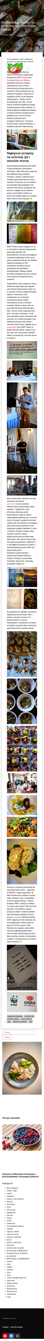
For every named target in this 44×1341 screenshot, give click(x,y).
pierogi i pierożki (14, 1237)
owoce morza (26, 1019)
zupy (9, 1297)
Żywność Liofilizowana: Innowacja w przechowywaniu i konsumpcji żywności (20, 1175)
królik (9, 1220)
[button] (28, 68)
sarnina (10, 1269)
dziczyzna (11, 1210)
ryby (9, 1022)
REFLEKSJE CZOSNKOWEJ (18, 1259)
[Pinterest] (5, 1336)
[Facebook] (11, 1336)
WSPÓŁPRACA (17, 1327)
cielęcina (10, 1196)
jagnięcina (11, 1212)
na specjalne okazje (15, 1226)
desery (10, 1201)
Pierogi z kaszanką (11, 1118)
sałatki (9, 1267)
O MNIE (5, 1327)
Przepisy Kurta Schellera (17, 1253)
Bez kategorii (12, 1188)
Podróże (10, 1245)
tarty (9, 1275)
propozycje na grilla (15, 1248)
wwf (30, 1022)
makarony (11, 1223)
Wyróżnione (12, 1291)
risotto (9, 1261)
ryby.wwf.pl (11, 504)
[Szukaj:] (18, 1032)
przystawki (11, 1256)
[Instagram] (17, 1336)
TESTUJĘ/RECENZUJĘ (16, 1278)
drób (9, 1207)
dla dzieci (11, 1204)
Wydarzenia (12, 1288)
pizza (9, 1240)
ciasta (9, 1193)
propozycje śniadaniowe (17, 1250)
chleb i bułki (12, 1191)
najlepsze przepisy (15, 1016)
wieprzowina (12, 1283)
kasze (9, 1218)
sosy (9, 1272)
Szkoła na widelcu (20, 1022)
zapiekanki (11, 1294)
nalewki (10, 1229)
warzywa (10, 1280)
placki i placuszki (14, 1242)
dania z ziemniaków (15, 1199)
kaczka (10, 1215)
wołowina (11, 1286)
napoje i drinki (13, 1231)
